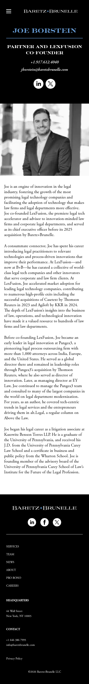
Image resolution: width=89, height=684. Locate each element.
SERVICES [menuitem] (12, 546)
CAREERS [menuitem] (12, 586)
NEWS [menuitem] (10, 562)
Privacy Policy (14, 658)
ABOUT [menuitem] (11, 570)
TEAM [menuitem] (10, 554)
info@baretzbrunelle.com (20, 645)
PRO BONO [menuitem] (13, 578)
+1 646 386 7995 (16, 640)
